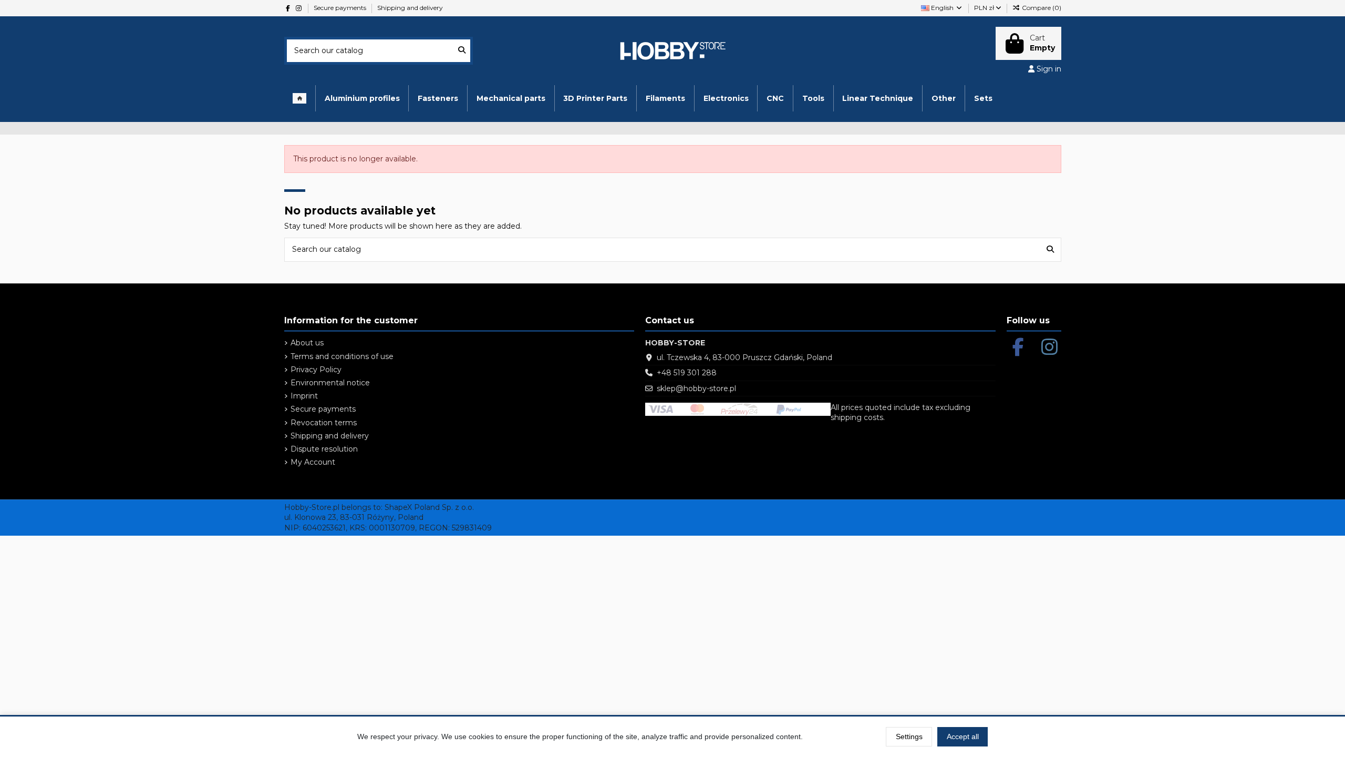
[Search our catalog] (462, 51)
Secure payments (341, 8)
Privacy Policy (316, 369)
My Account (313, 462)
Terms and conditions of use (342, 356)
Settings (909, 736)
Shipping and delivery (410, 8)
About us (307, 342)
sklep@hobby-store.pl (696, 388)
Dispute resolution (324, 449)
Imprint (304, 396)
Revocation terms (324, 422)
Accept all (963, 736)
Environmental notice (330, 382)
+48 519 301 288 (687, 372)
